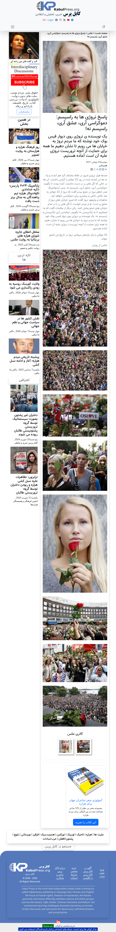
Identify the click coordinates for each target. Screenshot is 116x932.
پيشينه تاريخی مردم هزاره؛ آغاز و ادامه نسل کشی (24, 361)
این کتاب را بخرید (85, 822)
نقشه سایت (102, 874)
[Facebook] (103, 169)
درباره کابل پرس (60, 869)
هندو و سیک (48, 834)
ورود (102, 869)
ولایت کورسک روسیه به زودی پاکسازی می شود (24, 285)
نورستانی (26, 834)
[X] (92, 169)
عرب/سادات (49, 839)
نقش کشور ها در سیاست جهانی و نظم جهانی (25, 322)
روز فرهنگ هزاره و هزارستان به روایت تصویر (27, 151)
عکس (90, 33)
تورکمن (61, 834)
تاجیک (80, 834)
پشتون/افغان (65, 839)
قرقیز (36, 834)
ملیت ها (99, 834)
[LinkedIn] (100, 169)
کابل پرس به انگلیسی (88, 876)
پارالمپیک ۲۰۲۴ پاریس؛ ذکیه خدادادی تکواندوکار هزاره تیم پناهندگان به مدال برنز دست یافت (24, 193)
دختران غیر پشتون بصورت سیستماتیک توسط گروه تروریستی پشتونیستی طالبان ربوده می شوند (25, 425)
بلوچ (16, 834)
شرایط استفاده (74, 876)
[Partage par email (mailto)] (106, 169)
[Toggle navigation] (12, 27)
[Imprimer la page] (97, 169)
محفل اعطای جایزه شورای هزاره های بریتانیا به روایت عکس (25, 236)
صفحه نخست (101, 33)
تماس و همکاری (60, 876)
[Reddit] (94, 169)
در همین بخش (24, 122)
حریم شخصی (74, 869)
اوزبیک (71, 834)
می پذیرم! (48, 925)
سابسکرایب (24, 111)
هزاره (89, 834)
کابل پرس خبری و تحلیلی (26, 442)
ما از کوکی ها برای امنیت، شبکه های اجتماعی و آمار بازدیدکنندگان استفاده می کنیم (58, 929)
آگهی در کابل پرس (88, 869)
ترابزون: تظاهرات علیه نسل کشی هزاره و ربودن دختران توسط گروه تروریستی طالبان (24, 485)
